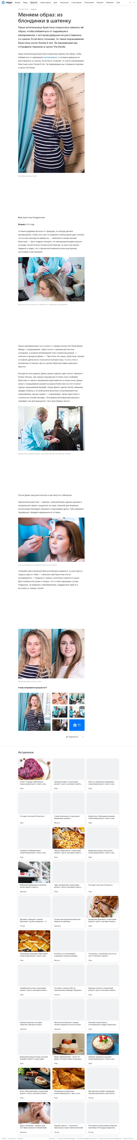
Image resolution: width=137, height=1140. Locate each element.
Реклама (20, 1138)
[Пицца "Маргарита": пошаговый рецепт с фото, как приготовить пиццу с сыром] (68, 843)
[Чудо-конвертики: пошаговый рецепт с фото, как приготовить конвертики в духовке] (68, 878)
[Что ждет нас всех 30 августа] (34, 809)
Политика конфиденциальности (87, 1138)
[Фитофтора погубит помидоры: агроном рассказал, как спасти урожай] (103, 1084)
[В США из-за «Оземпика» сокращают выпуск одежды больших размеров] (68, 946)
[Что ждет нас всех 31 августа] (103, 878)
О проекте (52, 1138)
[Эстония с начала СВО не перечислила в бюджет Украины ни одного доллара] (68, 981)
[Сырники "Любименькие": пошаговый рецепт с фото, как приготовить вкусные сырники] (34, 843)
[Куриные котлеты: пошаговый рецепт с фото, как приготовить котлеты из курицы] (103, 981)
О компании (12, 1138)
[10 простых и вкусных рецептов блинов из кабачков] (68, 912)
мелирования (50, 57)
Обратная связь (128, 1138)
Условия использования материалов (110, 1138)
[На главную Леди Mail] (8, 2)
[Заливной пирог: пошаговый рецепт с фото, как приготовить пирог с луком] (68, 774)
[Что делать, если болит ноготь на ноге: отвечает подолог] (103, 946)
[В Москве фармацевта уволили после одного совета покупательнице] (34, 878)
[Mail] (3, 2)
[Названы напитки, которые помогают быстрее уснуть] (34, 1015)
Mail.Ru (4, 1138)
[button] (51, 123)
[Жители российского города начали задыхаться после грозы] (68, 1015)
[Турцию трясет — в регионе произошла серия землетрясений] (68, 1118)
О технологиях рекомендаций (66, 1138)
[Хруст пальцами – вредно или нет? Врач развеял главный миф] (34, 1118)
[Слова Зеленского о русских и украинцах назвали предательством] (68, 809)
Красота (33, 9)
